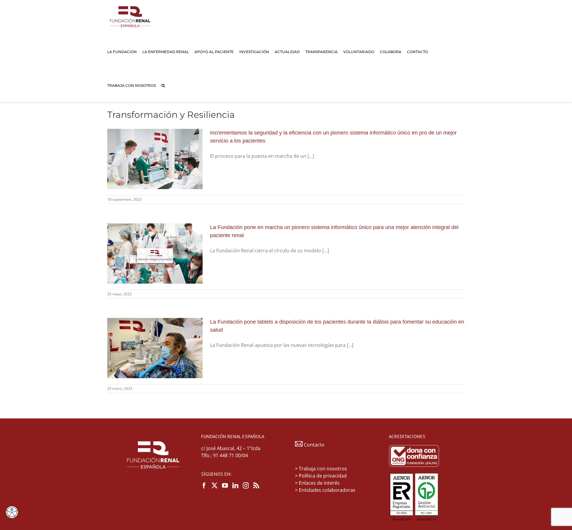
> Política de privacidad (321, 475)
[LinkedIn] (235, 486)
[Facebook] (204, 486)
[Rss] (256, 486)
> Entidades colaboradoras (325, 490)
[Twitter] (214, 486)
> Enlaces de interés (317, 483)
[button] (163, 85)
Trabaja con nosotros (323, 468)
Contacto (313, 444)
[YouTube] (225, 486)
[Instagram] (246, 486)
